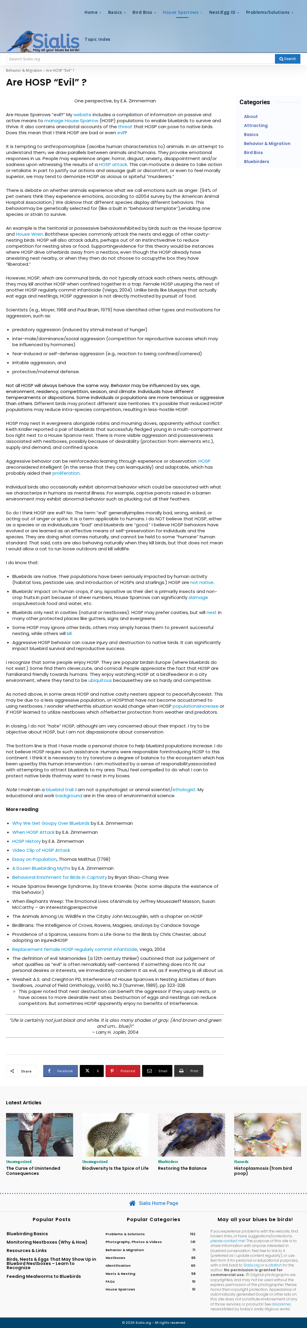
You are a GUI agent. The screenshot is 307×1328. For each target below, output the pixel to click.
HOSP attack (113, 164)
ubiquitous (100, 680)
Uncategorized (18, 1161)
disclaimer (281, 1304)
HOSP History (26, 841)
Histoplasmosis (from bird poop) (263, 1170)
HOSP (204, 461)
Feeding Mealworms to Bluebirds (44, 1276)
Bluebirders (168, 1161)
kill (69, 633)
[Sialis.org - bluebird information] (43, 41)
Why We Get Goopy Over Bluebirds (51, 823)
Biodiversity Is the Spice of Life (115, 1168)
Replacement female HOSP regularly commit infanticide (74, 949)
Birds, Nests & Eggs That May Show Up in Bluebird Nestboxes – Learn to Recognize (51, 1263)
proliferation (66, 473)
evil (120, 132)
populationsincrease (196, 706)
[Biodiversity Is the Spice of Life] (115, 1135)
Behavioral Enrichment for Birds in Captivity (59, 877)
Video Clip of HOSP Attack (41, 850)
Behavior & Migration (24, 70)
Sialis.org (251, 1265)
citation (275, 1265)
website (82, 114)
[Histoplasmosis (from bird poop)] (267, 1135)
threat (125, 126)
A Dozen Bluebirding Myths (41, 868)
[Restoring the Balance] (191, 1135)
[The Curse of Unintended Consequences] (39, 1135)
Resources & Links (27, 1251)
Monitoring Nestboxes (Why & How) (47, 1242)
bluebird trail (59, 789)
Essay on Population (34, 859)
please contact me (227, 1240)
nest (212, 612)
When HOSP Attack (33, 832)
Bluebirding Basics (27, 1234)
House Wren (29, 234)
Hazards (241, 1161)
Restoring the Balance (182, 1168)
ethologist (183, 789)
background (68, 795)
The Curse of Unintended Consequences (33, 1170)
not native (201, 582)
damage (198, 597)
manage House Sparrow (72, 120)
